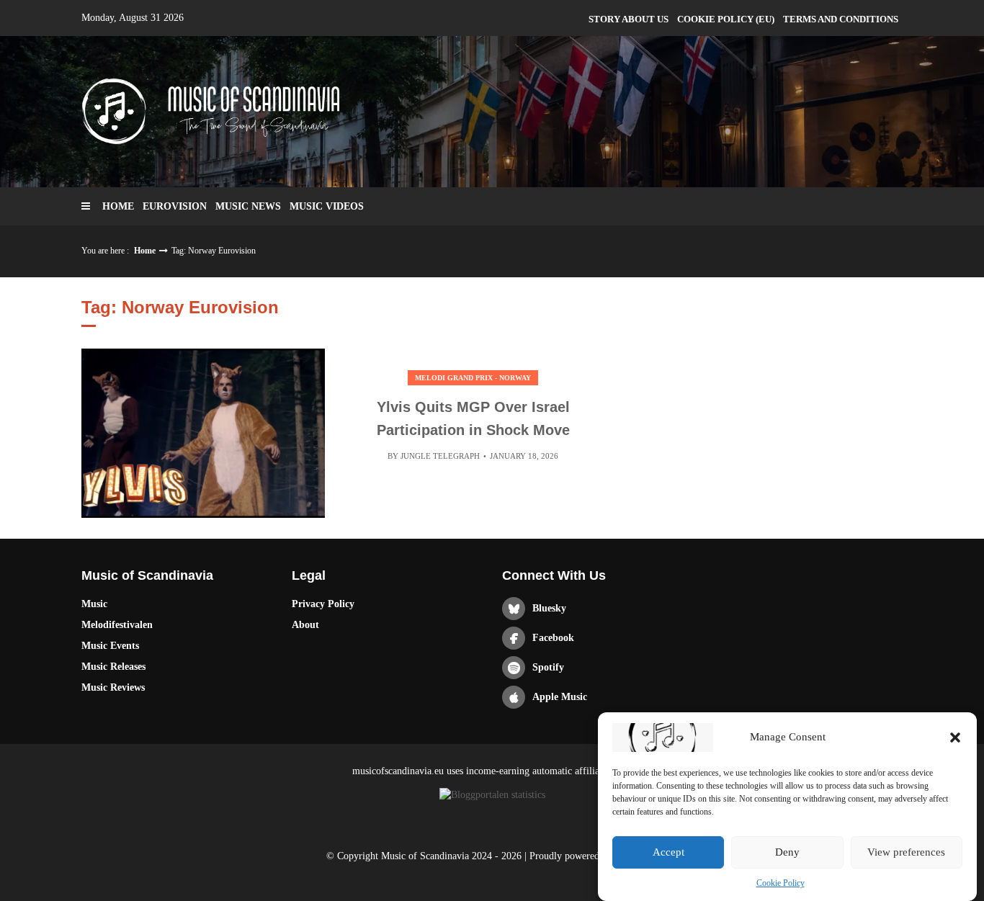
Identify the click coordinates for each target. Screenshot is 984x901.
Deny (787, 853)
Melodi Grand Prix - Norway (473, 378)
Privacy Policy (323, 604)
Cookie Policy (780, 883)
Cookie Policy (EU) (725, 19)
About (305, 624)
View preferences (906, 853)
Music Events (110, 645)
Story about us (628, 19)
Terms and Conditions (840, 19)
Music (94, 604)
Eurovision (175, 206)
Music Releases (113, 666)
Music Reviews (113, 687)
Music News (248, 206)
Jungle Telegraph (440, 456)
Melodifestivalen (117, 624)
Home (118, 206)
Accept (668, 853)
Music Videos (327, 206)
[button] (955, 737)
